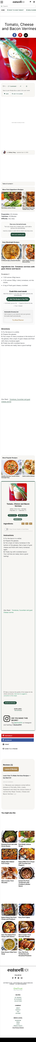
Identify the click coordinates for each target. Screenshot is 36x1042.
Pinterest (8, 735)
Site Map (18, 1013)
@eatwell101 (18, 723)
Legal (18, 1024)
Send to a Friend (11, 748)
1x (23, 523)
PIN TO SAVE (13, 515)
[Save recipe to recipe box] (6, 93)
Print (6, 744)
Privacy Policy (18, 1025)
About (18, 1008)
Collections (18, 1001)
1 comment (12, 86)
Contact (18, 1010)
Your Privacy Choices (18, 1027)
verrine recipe (18, 710)
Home (3, 10)
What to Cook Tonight (16, 10)
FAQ (18, 1011)
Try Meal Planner (18, 320)
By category (18, 999)
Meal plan (18, 519)
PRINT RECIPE (23, 515)
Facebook (8, 740)
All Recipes (18, 997)
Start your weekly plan (18, 234)
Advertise (18, 1020)
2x (26, 523)
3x (30, 523)
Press (18, 1022)
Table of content (7, 183)
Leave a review (11, 769)
